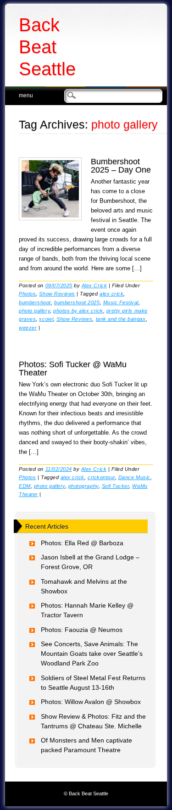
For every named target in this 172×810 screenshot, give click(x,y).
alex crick (111, 293)
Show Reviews (57, 293)
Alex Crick (94, 285)
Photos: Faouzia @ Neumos (81, 629)
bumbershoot (35, 302)
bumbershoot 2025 (77, 302)
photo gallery (34, 310)
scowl (46, 319)
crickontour (101, 477)
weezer (28, 327)
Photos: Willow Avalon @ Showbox (91, 701)
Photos (27, 293)
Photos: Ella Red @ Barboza (82, 543)
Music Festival (121, 302)
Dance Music (134, 477)
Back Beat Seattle (47, 47)
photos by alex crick (78, 310)
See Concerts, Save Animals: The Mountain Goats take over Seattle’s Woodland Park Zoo (92, 653)
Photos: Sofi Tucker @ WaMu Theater (73, 368)
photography (83, 486)
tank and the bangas (121, 319)
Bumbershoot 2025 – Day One (121, 165)
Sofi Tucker (115, 486)
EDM (25, 486)
